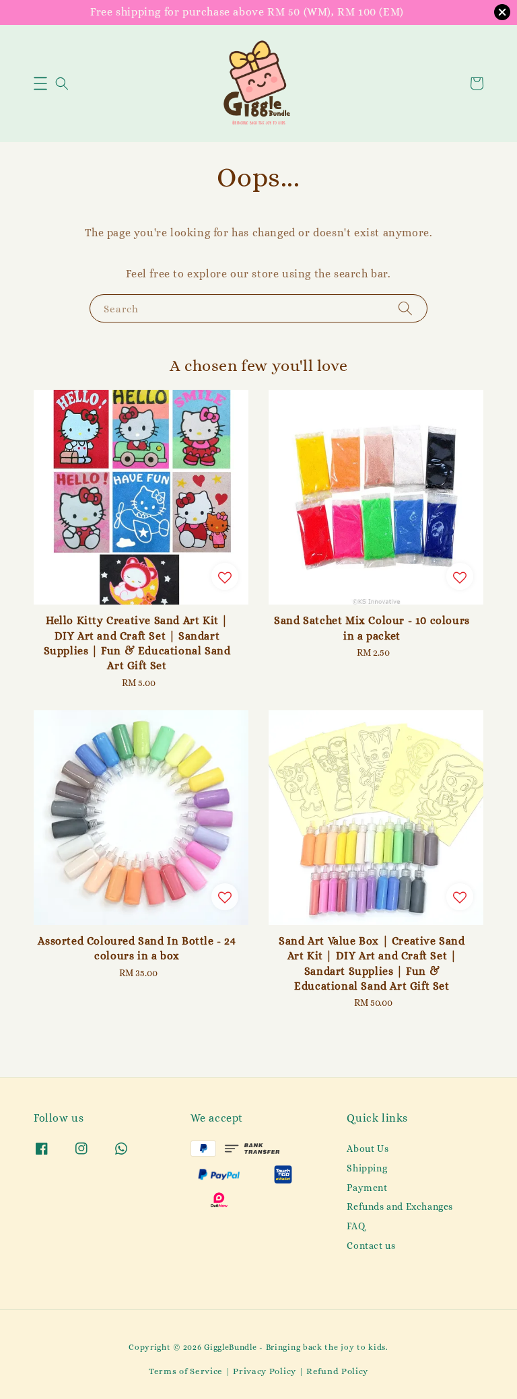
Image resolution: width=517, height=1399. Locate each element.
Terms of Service (186, 1371)
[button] (40, 83)
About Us (367, 1148)
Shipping (367, 1168)
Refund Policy (337, 1371)
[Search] (405, 308)
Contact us (371, 1245)
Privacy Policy (264, 1371)
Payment (367, 1187)
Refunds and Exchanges (400, 1206)
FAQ (356, 1226)
